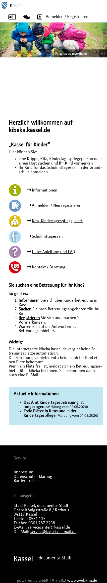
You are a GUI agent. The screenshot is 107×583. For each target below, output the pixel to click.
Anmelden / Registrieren (67, 17)
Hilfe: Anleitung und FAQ (53, 252)
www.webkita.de (82, 581)
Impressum (23, 472)
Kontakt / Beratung (48, 267)
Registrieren (29, 318)
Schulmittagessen (47, 236)
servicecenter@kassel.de (49, 527)
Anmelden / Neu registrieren (56, 205)
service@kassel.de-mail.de (53, 532)
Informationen (44, 190)
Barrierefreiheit (27, 481)
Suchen (25, 309)
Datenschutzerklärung (33, 477)
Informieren (29, 300)
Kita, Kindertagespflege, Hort (57, 221)
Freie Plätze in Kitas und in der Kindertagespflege (50, 413)
